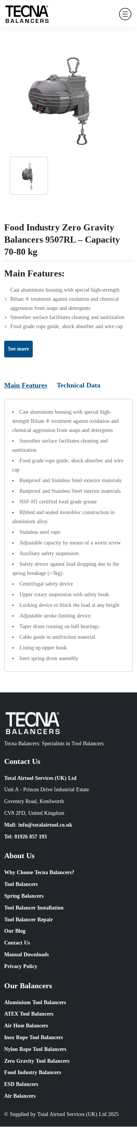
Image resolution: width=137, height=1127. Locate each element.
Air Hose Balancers (26, 1026)
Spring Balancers (23, 896)
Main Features (25, 385)
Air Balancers (19, 1096)
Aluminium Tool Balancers (35, 1002)
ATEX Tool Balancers (28, 1014)
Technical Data (78, 385)
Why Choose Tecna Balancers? (39, 872)
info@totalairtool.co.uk (45, 825)
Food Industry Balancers (32, 1072)
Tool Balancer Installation (34, 908)
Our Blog (14, 931)
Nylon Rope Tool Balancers (35, 1049)
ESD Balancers (21, 1084)
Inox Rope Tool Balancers (33, 1037)
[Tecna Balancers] (27, 13)
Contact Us (17, 943)
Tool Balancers (21, 884)
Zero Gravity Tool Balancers (36, 1061)
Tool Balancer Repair (28, 919)
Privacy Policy (20, 966)
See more (18, 349)
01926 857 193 (30, 837)
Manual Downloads (26, 954)
